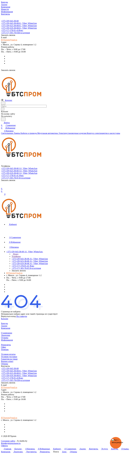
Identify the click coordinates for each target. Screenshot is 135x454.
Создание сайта (8, 441)
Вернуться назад (8, 316)
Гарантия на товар (9, 359)
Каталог (4, 319)
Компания (5, 328)
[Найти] (3, 119)
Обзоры (4, 364)
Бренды (4, 323)
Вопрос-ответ (7, 361)
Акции (4, 326)
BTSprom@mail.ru (9, 40)
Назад (15, 254)
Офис (3, 347)
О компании (6, 333)
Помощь (5, 349)
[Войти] (2, 186)
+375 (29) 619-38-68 (19, 28)
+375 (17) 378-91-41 (12, 30)
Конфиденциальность (11, 443)
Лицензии (5, 335)
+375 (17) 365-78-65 (15, 33)
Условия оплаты (8, 354)
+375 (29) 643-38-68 (10, 21)
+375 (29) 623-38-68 (19, 25)
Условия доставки (9, 356)
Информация (7, 340)
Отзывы (4, 338)
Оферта (4, 446)
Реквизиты (6, 345)
